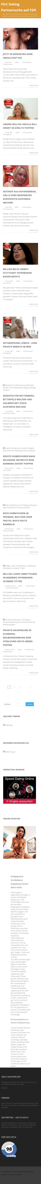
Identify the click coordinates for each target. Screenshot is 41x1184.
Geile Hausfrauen (16, 1174)
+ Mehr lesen (33, 85)
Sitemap (4, 1088)
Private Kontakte (8, 531)
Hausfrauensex (8, 209)
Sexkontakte (7, 470)
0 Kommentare (26, 62)
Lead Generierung (19, 1172)
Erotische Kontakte (12, 588)
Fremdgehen (7, 134)
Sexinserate (7, 283)
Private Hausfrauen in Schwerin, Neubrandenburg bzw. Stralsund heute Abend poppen (18, 637)
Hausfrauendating (9, 413)
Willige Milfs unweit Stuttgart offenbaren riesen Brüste (17, 273)
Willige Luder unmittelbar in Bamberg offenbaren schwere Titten (20, 577)
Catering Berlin (6, 1172)
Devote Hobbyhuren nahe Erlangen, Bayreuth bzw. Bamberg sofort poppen (19, 460)
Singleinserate (7, 64)
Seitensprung (7, 651)
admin (17, 62)
